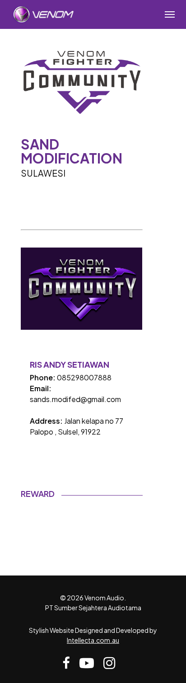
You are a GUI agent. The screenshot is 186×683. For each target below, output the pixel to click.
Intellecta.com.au (93, 640)
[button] (170, 14)
